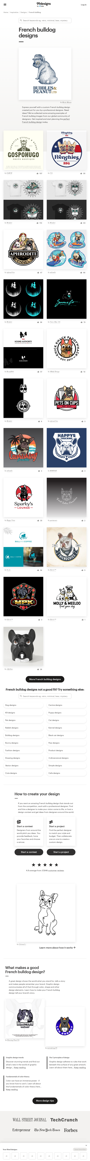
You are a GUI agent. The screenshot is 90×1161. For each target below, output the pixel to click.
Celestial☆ (22, 944)
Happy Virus (11, 520)
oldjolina (10, 669)
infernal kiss (11, 272)
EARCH (9, 173)
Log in (83, 4)
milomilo (53, 272)
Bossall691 (10, 371)
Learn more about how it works (56, 947)
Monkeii (9, 223)
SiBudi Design (54, 371)
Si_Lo (9, 570)
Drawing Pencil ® (13, 1040)
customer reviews (56, 870)
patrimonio (53, 520)
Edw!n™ (53, 570)
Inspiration (14, 12)
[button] (86, 1145)
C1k (51, 173)
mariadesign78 (52, 1048)
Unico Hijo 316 (55, 322)
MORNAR (53, 471)
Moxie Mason (66, 102)
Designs (24, 12)
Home (6, 12)
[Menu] (5, 4)
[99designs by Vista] (43, 4)
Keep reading (20, 1067)
